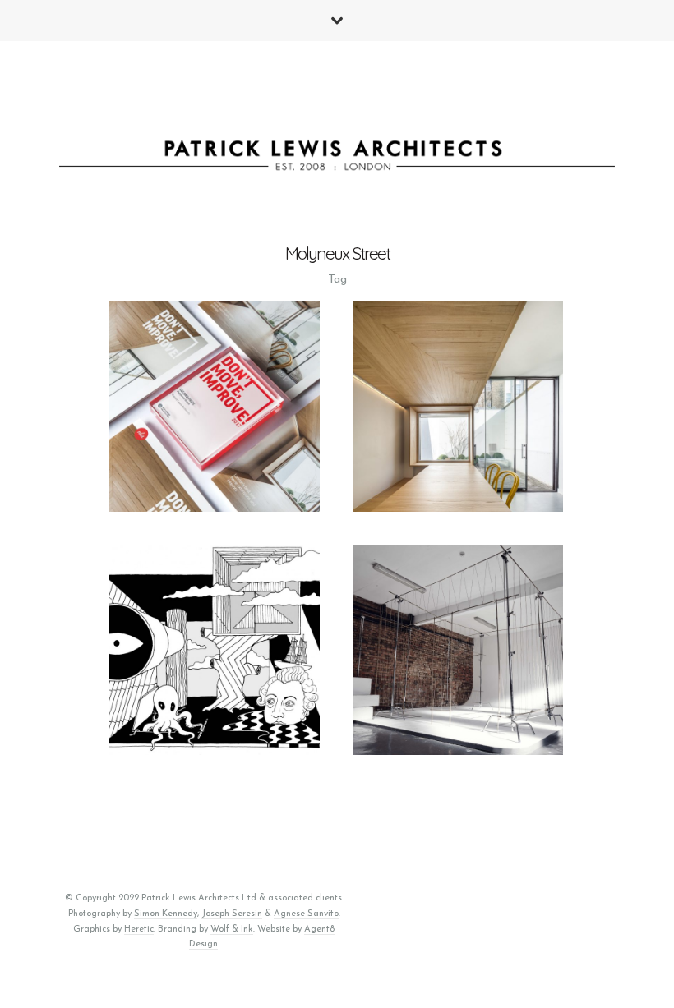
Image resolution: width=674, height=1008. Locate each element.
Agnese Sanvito (306, 913)
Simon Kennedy (165, 913)
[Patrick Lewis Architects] (337, 159)
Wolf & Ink (231, 929)
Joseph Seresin (231, 913)
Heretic (139, 929)
